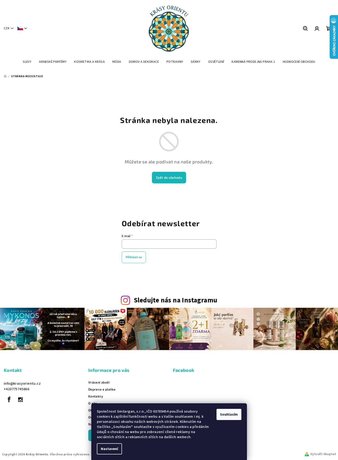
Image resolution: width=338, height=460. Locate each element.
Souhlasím (229, 414)
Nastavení (109, 448)
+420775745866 (16, 389)
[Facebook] (9, 399)
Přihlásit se (134, 257)
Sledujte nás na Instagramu (175, 300)
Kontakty (95, 396)
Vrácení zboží (99, 382)
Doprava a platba (101, 389)
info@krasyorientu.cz (22, 383)
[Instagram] (20, 399)
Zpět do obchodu (169, 177)
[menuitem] (27, 61)
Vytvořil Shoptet (323, 454)
